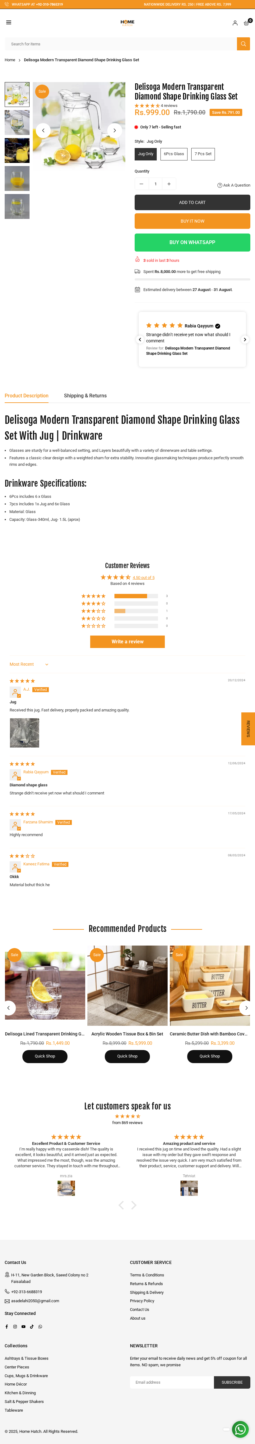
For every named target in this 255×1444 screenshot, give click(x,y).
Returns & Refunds (146, 1283)
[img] (22, 680)
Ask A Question (236, 185)
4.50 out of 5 (144, 577)
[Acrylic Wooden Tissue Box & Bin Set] (127, 986)
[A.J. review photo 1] (24, 733)
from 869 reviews (127, 1122)
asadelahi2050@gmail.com (35, 1301)
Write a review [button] (128, 642)
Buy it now (192, 221)
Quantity (142, 171)
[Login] (235, 23)
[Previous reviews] (140, 340)
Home (10, 60)
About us (138, 1318)
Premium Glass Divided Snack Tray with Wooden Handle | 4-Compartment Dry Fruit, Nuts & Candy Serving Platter (67, 1414)
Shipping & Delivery (147, 1292)
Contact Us (139, 1309)
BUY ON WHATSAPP (192, 242)
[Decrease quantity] (142, 184)
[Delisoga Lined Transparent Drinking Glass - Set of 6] (45, 986)
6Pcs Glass (174, 153)
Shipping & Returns (85, 396)
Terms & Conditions (147, 1275)
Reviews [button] (248, 728)
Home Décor (16, 1384)
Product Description (27, 396)
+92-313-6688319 (26, 1291)
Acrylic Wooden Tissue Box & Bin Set (127, 1033)
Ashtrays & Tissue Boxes (27, 1358)
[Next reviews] (245, 340)
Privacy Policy (142, 1300)
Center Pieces (17, 1367)
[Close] (96, 1398)
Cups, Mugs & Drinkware (26, 1375)
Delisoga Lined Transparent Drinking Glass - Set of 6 (56, 1033)
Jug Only (145, 153)
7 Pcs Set (203, 153)
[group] (79, 128)
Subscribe (232, 1382)
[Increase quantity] (169, 184)
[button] (8, 23)
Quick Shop (45, 1056)
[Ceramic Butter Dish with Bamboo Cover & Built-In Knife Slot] (210, 986)
